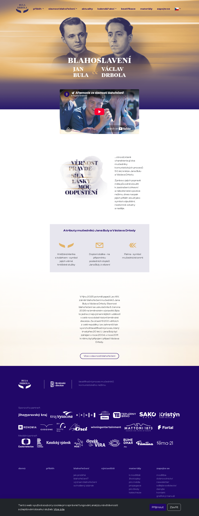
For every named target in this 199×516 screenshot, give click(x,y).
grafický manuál (165, 496)
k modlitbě (135, 475)
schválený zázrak (84, 485)
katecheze (135, 492)
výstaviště (108, 468)
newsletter (162, 482)
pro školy (134, 489)
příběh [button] (37, 9)
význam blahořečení (85, 482)
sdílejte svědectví (166, 485)
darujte (160, 489)
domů (22, 468)
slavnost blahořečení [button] (61, 9)
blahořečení (81, 468)
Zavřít (174, 507)
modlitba (161, 475)
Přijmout (158, 507)
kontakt (160, 492)
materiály (146, 9)
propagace (135, 485)
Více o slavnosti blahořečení (99, 356)
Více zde (59, 509)
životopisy (135, 478)
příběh (50, 468)
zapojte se (163, 9)
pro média (134, 482)
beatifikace (128, 9)
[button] (178, 9)
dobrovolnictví (164, 478)
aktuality (87, 9)
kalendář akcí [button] (106, 9)
